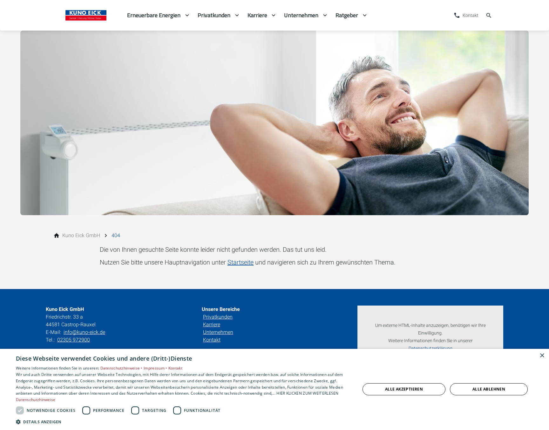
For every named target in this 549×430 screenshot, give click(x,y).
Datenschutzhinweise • (122, 368)
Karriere (211, 324)
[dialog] (274, 389)
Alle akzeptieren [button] (404, 389)
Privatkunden (218, 317)
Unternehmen (218, 332)
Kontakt (211, 340)
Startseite (240, 262)
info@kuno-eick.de (84, 332)
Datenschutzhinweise (36, 399)
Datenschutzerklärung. (431, 348)
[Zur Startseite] (86, 15)
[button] (183, 421)
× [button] (541, 355)
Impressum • (156, 368)
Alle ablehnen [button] (488, 389)
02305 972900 (73, 340)
